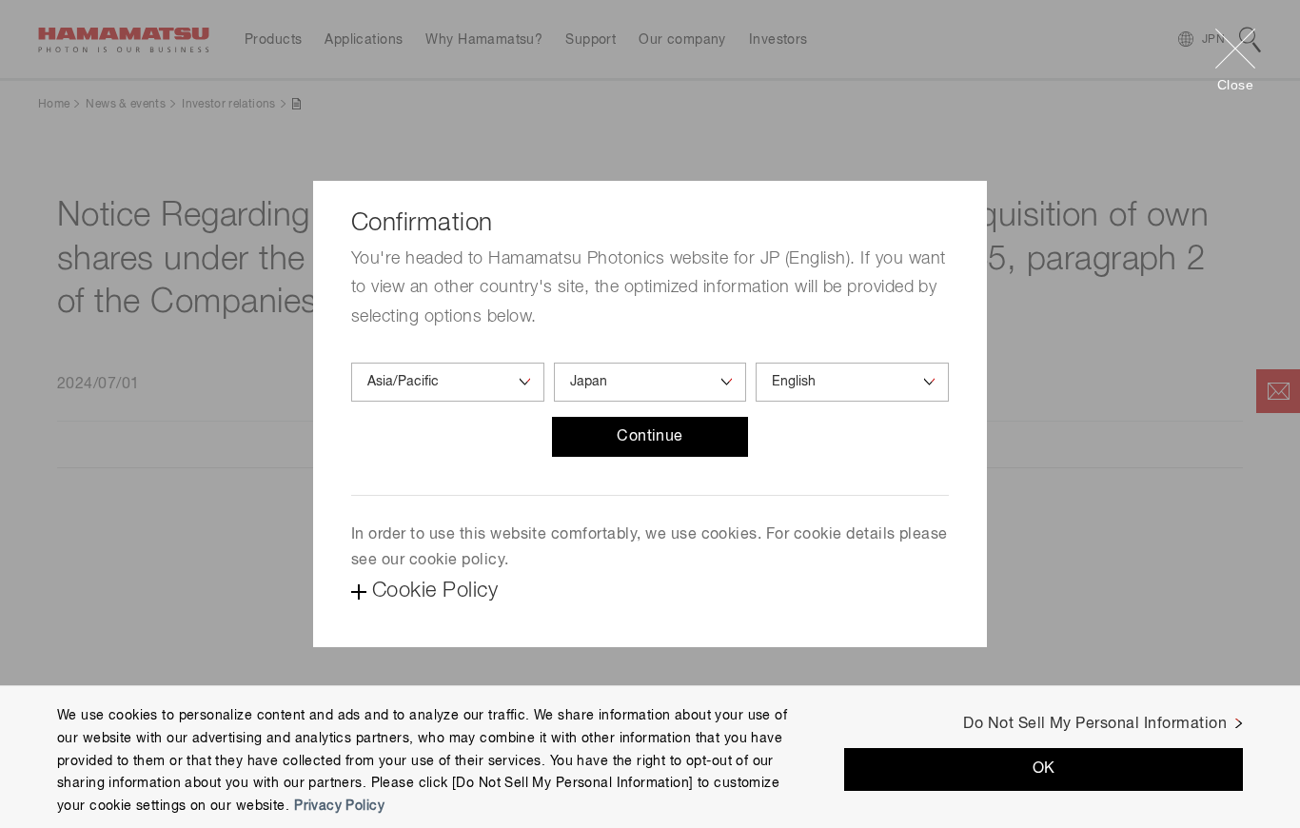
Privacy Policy (339, 806)
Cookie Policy (435, 591)
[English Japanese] (852, 382)
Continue (650, 436)
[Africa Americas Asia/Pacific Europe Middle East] (447, 382)
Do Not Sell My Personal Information (1095, 724)
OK (1044, 769)
